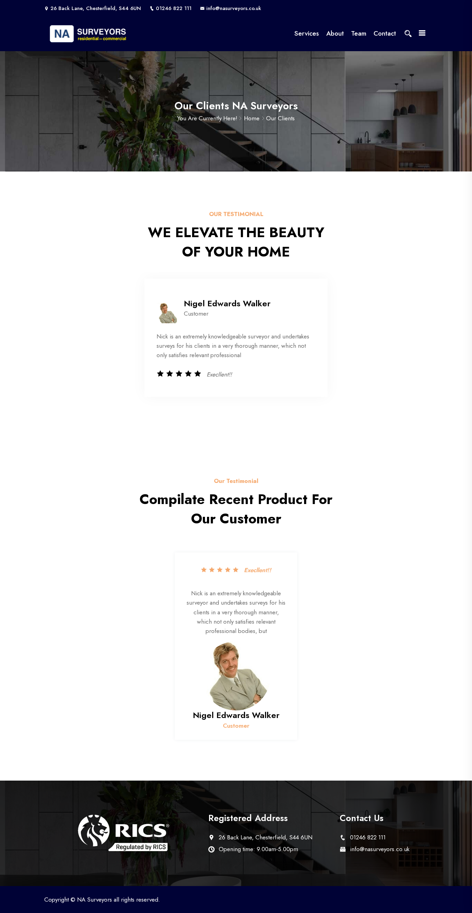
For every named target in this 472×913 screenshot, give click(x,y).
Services (306, 33)
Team (358, 33)
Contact (385, 33)
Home (251, 118)
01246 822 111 (173, 8)
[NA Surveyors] (88, 34)
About (335, 33)
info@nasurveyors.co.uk (233, 8)
